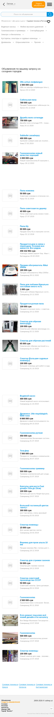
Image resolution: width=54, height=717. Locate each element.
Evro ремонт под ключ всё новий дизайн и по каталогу (34, 616)
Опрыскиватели (23, 42)
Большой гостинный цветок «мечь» (34, 506)
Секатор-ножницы (29, 525)
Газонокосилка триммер (32, 468)
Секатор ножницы (29, 651)
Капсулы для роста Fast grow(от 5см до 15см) (32, 487)
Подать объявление (39, 4)
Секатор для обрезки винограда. (30, 322)
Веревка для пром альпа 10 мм (34, 543)
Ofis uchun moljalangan (31, 82)
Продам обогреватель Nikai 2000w (34, 266)
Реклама (4, 706)
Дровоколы (6, 42)
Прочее (37, 42)
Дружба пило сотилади (31, 118)
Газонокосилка (27, 597)
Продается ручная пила (32, 304)
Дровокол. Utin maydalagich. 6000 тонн (34, 415)
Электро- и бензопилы (11, 34)
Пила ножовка (27, 191)
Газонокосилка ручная (31, 433)
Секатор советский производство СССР (30, 579)
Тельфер (24, 451)
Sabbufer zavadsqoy (30, 135)
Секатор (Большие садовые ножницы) (34, 359)
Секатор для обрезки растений (35, 341)
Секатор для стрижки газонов (35, 560)
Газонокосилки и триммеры (13, 30)
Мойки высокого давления (31, 26)
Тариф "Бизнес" (7, 711)
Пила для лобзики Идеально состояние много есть (34, 285)
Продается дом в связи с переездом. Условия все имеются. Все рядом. (32, 246)
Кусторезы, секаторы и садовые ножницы (19, 38)
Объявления (6, 21)
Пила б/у (24, 226)
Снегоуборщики (37, 30)
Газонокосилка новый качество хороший (31, 154)
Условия (4, 704)
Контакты (4, 707)
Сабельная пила (28, 100)
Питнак (10, 3)
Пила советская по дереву (33, 208)
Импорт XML (5, 709)
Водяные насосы (8, 26)
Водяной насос (27, 396)
